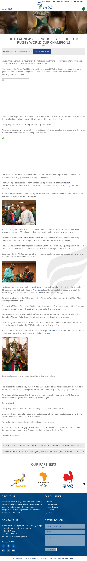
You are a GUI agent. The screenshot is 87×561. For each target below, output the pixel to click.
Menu (8, 9)
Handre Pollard (27, 237)
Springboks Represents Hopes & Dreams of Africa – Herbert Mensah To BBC (45, 445)
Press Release (52, 507)
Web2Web (69, 558)
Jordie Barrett (37, 287)
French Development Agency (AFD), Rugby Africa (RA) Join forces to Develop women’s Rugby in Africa (41, 451)
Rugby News (51, 504)
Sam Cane (54, 330)
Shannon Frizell (57, 193)
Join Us (49, 512)
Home (49, 501)
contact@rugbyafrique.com (16, 536)
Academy (50, 510)
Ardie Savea (38, 290)
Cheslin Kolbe (12, 395)
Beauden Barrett (23, 185)
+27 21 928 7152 (11, 533)
